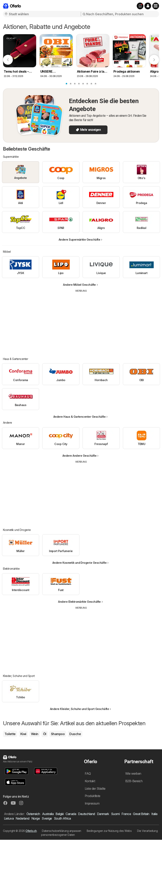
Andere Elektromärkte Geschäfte (79, 601)
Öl (44, 734)
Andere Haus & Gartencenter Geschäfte (79, 416)
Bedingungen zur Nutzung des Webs (109, 830)
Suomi (115, 814)
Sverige (47, 818)
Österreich (33, 814)
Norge (35, 818)
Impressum (92, 803)
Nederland (22, 818)
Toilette (10, 734)
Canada (71, 814)
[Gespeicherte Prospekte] (140, 6)
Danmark (103, 814)
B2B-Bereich (133, 781)
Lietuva (9, 818)
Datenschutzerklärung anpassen (61, 830)
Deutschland (86, 814)
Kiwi (23, 734)
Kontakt (90, 781)
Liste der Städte (95, 788)
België (60, 814)
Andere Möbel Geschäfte (79, 284)
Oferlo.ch (31, 830)
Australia (48, 814)
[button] (147, 6)
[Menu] (155, 6)
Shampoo (58, 734)
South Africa (62, 818)
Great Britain (141, 814)
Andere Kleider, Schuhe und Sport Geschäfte (79, 709)
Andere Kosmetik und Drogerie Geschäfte (79, 562)
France (126, 814)
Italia (154, 814)
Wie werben (133, 773)
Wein (34, 734)
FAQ (88, 773)
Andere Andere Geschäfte (79, 455)
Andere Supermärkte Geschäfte (79, 239)
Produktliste (92, 796)
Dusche (75, 734)
